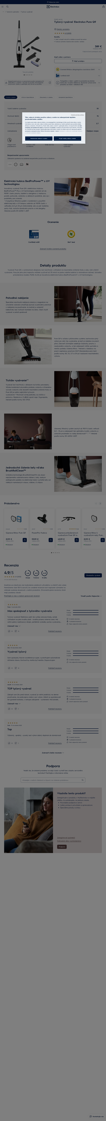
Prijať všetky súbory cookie (67, 138)
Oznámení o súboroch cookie (67, 131)
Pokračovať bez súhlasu (77, 114)
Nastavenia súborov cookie (38, 138)
